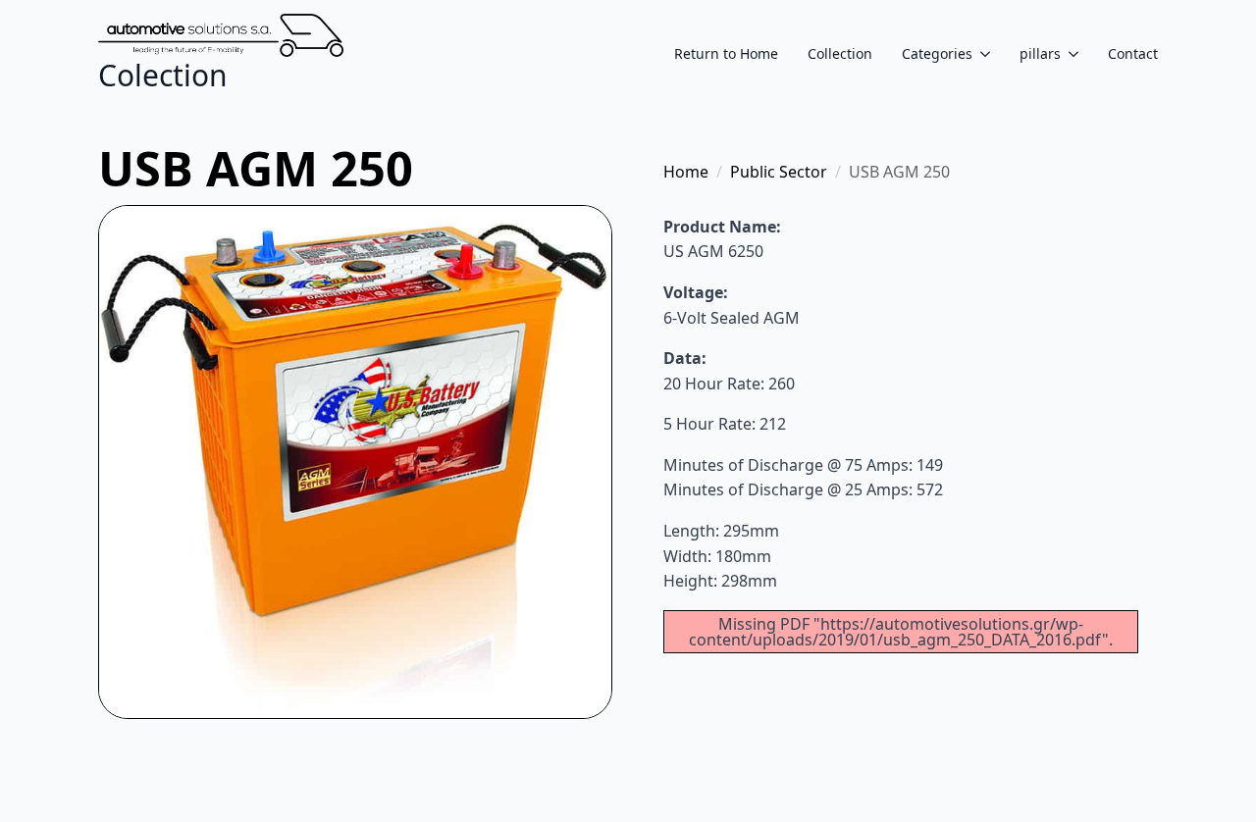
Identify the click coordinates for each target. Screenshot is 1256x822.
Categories (937, 54)
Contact (1133, 54)
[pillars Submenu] (1069, 54)
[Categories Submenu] (981, 54)
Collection (840, 54)
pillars (1040, 54)
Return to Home (726, 54)
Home (685, 171)
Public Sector (778, 171)
